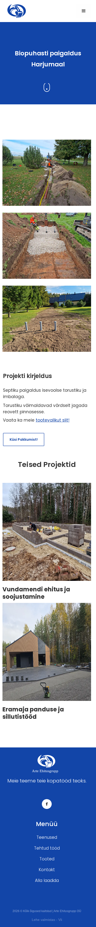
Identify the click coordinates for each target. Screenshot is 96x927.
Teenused (46, 837)
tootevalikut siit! (52, 420)
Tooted (46, 859)
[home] (15, 11)
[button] (83, 11)
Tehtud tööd (47, 848)
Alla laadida (47, 880)
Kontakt (47, 870)
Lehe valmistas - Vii (47, 920)
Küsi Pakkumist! (24, 439)
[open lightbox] (46, 176)
